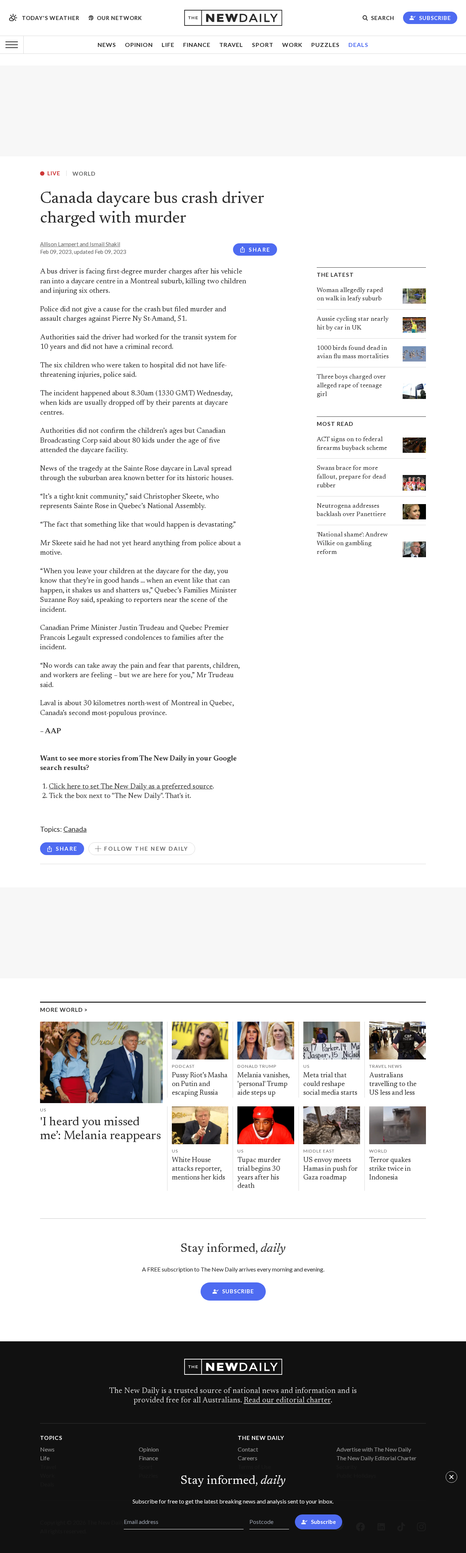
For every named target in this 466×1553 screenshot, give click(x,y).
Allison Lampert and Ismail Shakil (80, 244)
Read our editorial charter (287, 1401)
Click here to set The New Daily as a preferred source (131, 786)
